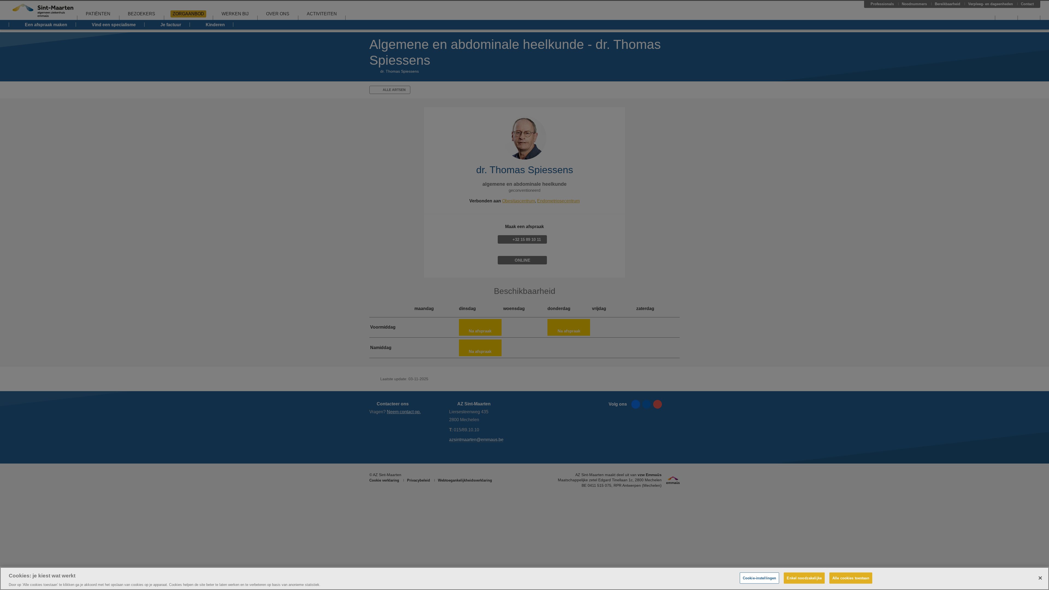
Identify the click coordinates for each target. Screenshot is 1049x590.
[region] (524, 578)
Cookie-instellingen (759, 578)
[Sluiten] (1040, 578)
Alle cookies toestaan (850, 578)
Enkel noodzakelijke (804, 578)
